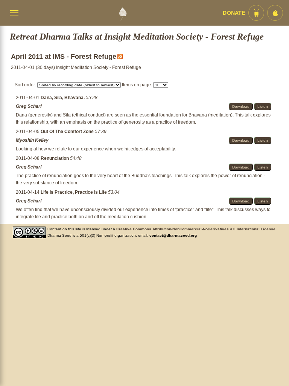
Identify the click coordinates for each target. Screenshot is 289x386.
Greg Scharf (29, 106)
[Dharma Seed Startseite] (123, 13)
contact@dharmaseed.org (173, 235)
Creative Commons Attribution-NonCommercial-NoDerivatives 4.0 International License (195, 229)
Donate (234, 13)
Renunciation (55, 158)
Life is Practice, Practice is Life (74, 192)
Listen (262, 106)
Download (240, 106)
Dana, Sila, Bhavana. (63, 97)
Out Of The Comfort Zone (68, 131)
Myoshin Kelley (32, 140)
